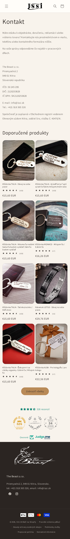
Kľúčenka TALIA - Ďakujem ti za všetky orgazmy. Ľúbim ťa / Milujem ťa (18, 370)
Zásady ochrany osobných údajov (27, 527)
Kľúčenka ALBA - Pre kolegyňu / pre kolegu (51, 368)
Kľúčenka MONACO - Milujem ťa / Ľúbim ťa (50, 245)
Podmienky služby (52, 527)
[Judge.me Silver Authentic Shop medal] (35, 422)
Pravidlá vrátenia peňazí (49, 522)
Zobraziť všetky (35, 391)
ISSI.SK (19, 522)
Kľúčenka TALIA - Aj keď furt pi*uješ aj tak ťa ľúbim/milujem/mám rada (51, 185)
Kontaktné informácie (46, 532)
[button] (6, 6)
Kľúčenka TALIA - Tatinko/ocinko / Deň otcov (17, 308)
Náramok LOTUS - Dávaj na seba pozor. (49, 308)
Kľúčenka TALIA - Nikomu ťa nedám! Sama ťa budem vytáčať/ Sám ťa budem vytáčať (18, 247)
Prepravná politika (26, 532)
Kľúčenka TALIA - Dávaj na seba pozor (16, 185)
